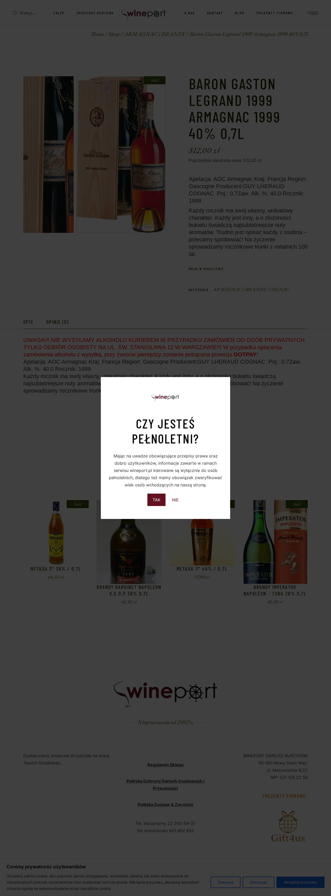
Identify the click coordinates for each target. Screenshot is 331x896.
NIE (175, 499)
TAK (156, 499)
